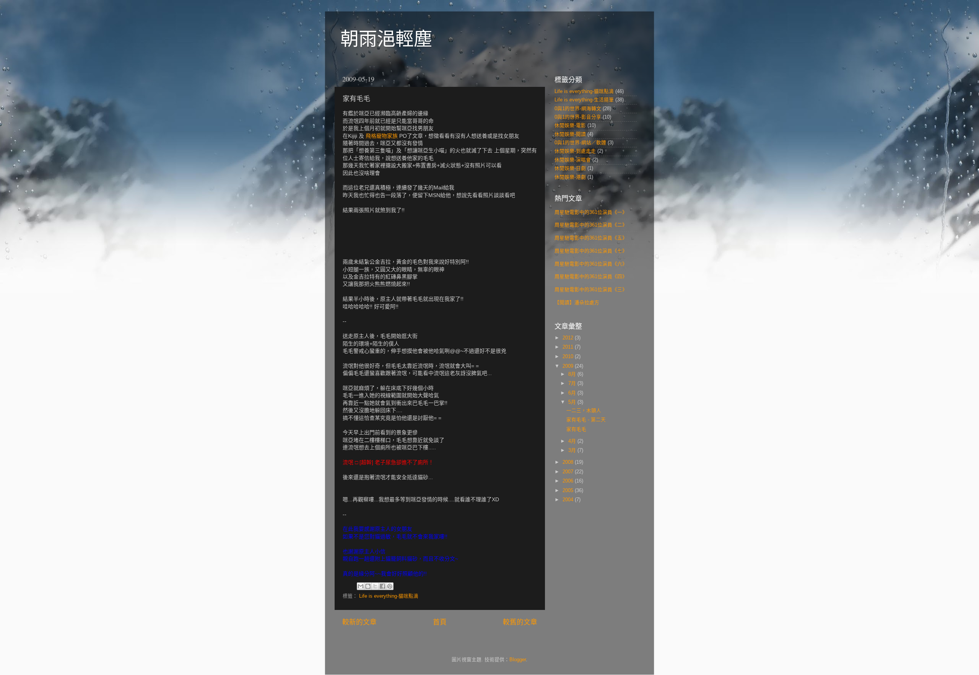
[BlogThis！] (368, 586)
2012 (569, 338)
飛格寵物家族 (382, 136)
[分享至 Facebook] (382, 586)
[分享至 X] (375, 586)
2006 (569, 481)
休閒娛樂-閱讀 (570, 134)
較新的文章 (359, 622)
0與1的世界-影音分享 (578, 117)
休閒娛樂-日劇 (570, 168)
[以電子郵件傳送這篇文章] (360, 586)
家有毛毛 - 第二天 (586, 419)
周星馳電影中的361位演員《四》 (591, 276)
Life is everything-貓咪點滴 (388, 596)
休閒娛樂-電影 (570, 125)
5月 (572, 402)
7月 (572, 383)
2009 (569, 366)
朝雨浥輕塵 (386, 39)
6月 (572, 393)
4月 (572, 441)
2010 (569, 356)
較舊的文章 (520, 622)
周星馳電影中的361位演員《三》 (591, 289)
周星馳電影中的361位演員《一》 (591, 212)
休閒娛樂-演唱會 (573, 160)
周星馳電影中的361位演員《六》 (591, 264)
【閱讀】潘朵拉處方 (577, 302)
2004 (569, 499)
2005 (569, 490)
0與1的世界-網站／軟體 (580, 142)
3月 (572, 450)
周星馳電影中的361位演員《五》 (591, 238)
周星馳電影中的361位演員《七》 (591, 251)
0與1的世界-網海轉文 (578, 108)
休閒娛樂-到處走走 (575, 151)
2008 (569, 462)
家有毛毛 (576, 429)
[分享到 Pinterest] (390, 586)
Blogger (517, 659)
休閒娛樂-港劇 (570, 177)
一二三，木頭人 (583, 410)
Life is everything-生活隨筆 (584, 100)
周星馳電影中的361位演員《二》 (591, 225)
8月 (572, 374)
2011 (569, 347)
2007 (569, 471)
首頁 (440, 622)
